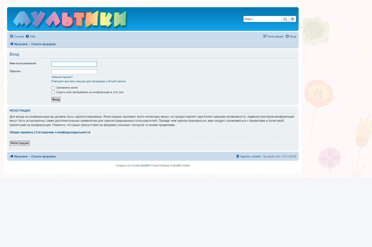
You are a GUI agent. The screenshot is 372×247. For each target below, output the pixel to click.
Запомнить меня (66, 87)
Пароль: (15, 71)
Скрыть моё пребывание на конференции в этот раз (89, 92)
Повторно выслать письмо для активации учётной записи (88, 81)
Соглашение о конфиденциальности (62, 132)
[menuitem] (30, 36)
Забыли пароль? (62, 76)
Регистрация (20, 143)
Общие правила (21, 132)
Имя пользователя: (23, 63)
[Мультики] (70, 20)
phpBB (144, 165)
